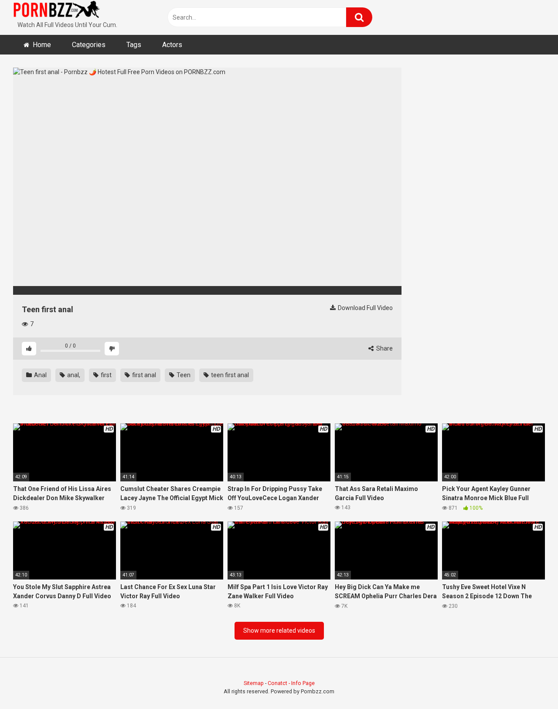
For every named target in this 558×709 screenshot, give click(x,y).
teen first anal (229, 375)
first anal (143, 375)
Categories (88, 45)
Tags (133, 45)
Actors (172, 45)
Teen (183, 375)
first (105, 375)
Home (42, 45)
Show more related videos (279, 630)
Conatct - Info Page (291, 683)
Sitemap (254, 683)
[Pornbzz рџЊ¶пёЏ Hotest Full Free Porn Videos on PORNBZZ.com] (56, 11)
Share (384, 348)
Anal (40, 375)
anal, (73, 375)
